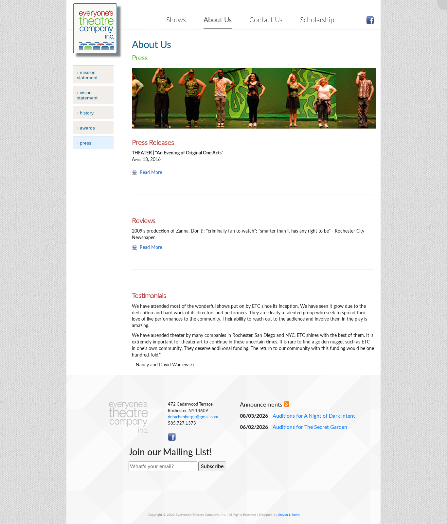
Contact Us (265, 20)
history (87, 112)
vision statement (87, 95)
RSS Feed (286, 404)
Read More (151, 172)
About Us (218, 20)
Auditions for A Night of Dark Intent (314, 416)
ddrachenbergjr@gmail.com (193, 417)
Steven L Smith (289, 514)
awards (87, 128)
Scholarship (317, 20)
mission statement (87, 75)
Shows (176, 20)
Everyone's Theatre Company (95, 28)
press (85, 143)
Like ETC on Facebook (370, 20)
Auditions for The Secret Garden (310, 427)
